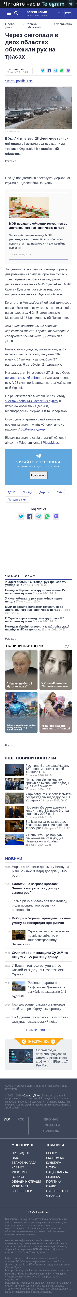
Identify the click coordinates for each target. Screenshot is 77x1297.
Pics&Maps (51, 442)
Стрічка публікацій (33, 25)
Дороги (44, 492)
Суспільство (63, 24)
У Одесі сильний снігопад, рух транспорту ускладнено (35, 583)
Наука (51, 1167)
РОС (68, 13)
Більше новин (36, 1030)
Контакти (51, 1125)
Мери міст (20, 1186)
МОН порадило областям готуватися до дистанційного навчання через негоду (38, 225)
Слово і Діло (10, 25)
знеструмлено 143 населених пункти (31, 401)
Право (51, 1186)
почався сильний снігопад (24, 377)
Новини (13, 858)
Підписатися (38, 475)
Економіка (55, 1158)
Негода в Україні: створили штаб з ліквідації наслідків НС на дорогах (37, 628)
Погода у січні (17, 499)
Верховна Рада (24, 1162)
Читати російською (19, 81)
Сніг (59, 492)
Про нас (51, 1119)
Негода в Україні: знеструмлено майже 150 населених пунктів (35, 591)
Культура (53, 1162)
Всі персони (22, 1191)
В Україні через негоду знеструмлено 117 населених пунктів (34, 619)
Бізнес (51, 1153)
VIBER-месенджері (32, 429)
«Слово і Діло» (31, 1095)
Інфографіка (38, 1041)
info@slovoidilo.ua (38, 1212)
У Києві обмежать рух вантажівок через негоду (33, 600)
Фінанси (53, 1195)
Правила (51, 1131)
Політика (53, 1181)
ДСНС (12, 492)
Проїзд (27, 492)
